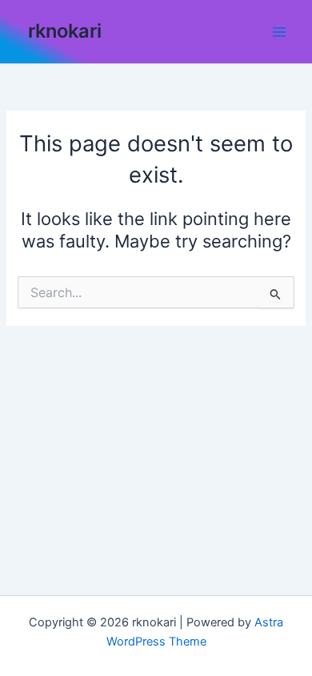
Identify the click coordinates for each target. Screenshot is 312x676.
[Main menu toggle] (279, 32)
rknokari (65, 30)
